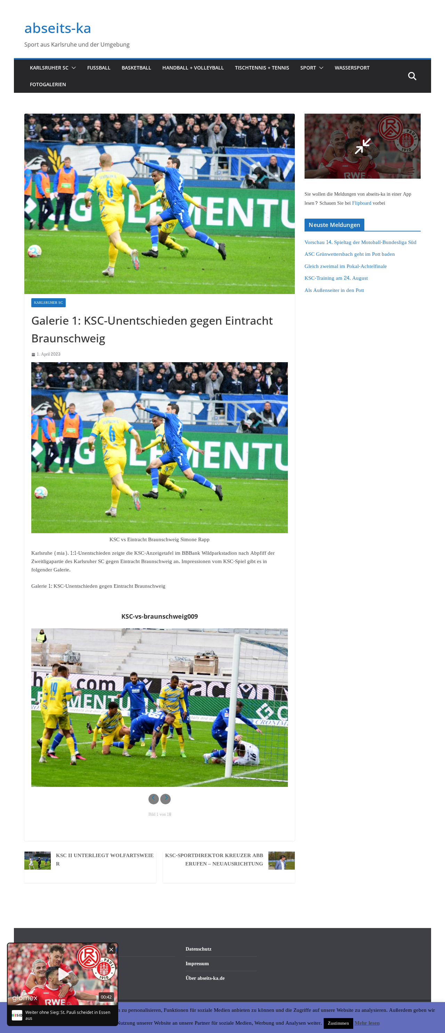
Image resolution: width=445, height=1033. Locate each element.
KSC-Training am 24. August (336, 278)
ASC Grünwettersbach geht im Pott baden (350, 254)
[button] (72, 68)
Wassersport (352, 67)
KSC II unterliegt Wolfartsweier (105, 860)
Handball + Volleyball (193, 67)
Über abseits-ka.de (205, 978)
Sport (308, 67)
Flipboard (362, 203)
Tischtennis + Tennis (262, 67)
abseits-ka (57, 27)
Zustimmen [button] (338, 1023)
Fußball (99, 67)
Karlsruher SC (49, 67)
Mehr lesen (367, 1023)
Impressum (197, 963)
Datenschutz (198, 949)
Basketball (136, 67)
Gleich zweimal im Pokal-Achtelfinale (346, 266)
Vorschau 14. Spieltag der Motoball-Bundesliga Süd (360, 242)
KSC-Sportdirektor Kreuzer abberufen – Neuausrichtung (214, 860)
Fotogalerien (48, 84)
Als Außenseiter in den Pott (334, 290)
